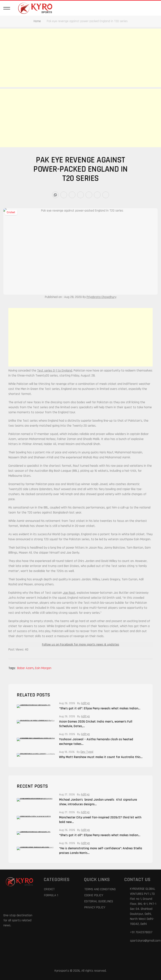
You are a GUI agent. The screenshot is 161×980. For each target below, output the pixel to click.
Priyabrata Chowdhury (101, 297)
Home (37, 21)
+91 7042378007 (141, 932)
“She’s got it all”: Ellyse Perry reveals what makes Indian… (99, 708)
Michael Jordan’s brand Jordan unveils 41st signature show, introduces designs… (98, 801)
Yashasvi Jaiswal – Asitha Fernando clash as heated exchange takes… (96, 741)
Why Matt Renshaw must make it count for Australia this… (101, 757)
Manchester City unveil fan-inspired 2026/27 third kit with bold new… (100, 819)
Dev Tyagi (86, 752)
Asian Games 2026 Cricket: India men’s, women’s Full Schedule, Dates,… (95, 723)
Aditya (85, 703)
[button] (6, 8)
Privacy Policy (94, 907)
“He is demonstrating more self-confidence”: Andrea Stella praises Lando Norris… (100, 850)
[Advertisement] (80, 58)
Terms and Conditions (100, 889)
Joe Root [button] (69, 593)
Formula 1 (51, 895)
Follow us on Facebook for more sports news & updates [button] (80, 644)
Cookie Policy (93, 895)
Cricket (11, 212)
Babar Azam (25, 668)
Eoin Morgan (43, 668)
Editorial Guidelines (98, 901)
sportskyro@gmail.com (145, 940)
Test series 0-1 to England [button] (54, 370)
